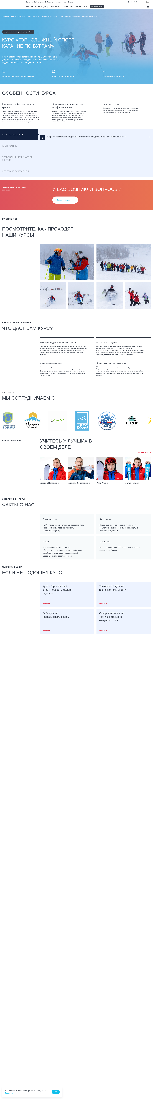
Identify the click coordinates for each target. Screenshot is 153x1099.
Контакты (58, 2)
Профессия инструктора (37, 7)
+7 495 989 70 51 (131, 2)
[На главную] (11, 4)
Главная (5, 16)
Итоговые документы (15, 171)
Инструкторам (33, 16)
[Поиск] (107, 6)
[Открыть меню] (148, 6)
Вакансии (29, 2)
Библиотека (49, 2)
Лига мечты (75, 7)
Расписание (9, 146)
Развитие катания (59, 7)
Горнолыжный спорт (49, 16)
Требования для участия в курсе (17, 158)
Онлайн (70, 2)
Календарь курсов (97, 6)
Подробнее (9, 1093)
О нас (64, 2)
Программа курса (13, 135)
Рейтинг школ (39, 2)
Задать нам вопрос (65, 200)
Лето (85, 7)
